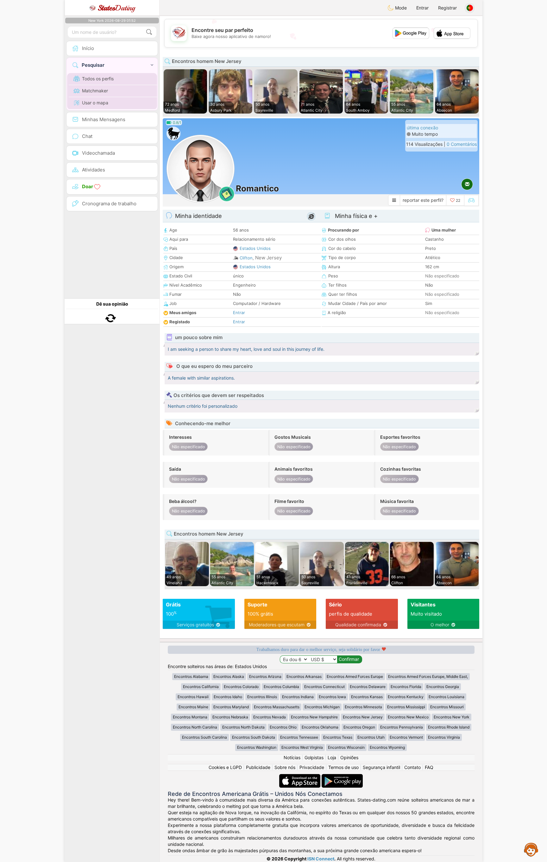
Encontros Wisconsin (346, 747)
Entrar (422, 7)
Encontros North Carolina (195, 727)
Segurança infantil (381, 767)
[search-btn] (149, 32)
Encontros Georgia (442, 686)
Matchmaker (95, 90)
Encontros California (201, 686)
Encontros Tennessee (299, 737)
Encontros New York (451, 717)
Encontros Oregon (359, 727)
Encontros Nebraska (230, 717)
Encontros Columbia (281, 686)
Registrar (447, 7)
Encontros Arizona (265, 676)
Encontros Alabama (191, 676)
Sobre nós (284, 767)
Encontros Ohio (283, 727)
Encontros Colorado (241, 686)
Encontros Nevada (269, 717)
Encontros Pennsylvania (401, 727)
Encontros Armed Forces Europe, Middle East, (428, 676)
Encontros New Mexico (408, 717)
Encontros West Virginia (302, 747)
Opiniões (349, 757)
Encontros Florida (406, 686)
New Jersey (268, 258)
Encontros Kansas (367, 696)
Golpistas (314, 757)
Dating (116, 8)
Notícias (292, 757)
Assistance (531, 849)
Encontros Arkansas (304, 676)
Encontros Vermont (406, 737)
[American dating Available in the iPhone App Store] (300, 777)
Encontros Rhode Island (448, 727)
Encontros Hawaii (193, 696)
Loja (332, 757)
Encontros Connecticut (324, 686)
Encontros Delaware (368, 686)
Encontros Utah (371, 737)
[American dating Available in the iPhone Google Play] (342, 777)
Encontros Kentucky (406, 696)
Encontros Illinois (262, 696)
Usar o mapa (95, 102)
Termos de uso (343, 767)
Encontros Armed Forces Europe (355, 676)
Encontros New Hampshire (314, 717)
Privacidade (311, 767)
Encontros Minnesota (363, 706)
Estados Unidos (255, 248)
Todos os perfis (98, 78)
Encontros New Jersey (363, 717)
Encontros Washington (256, 747)
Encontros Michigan (322, 706)
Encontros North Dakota (243, 727)
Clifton (246, 257)
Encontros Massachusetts (276, 706)
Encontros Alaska (228, 676)
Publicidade (258, 767)
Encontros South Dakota (253, 737)
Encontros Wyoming (387, 747)
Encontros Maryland (231, 706)
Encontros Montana (190, 717)
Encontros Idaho (228, 696)
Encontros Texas (337, 737)
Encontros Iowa (332, 696)
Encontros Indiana (298, 696)
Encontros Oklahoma (320, 727)
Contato (412, 767)
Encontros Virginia (444, 737)
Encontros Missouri (447, 706)
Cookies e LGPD (225, 767)
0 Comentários (462, 144)
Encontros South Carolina (204, 737)
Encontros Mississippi (406, 706)
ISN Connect (320, 858)
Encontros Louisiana (446, 696)
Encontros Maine (193, 706)
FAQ (429, 767)
